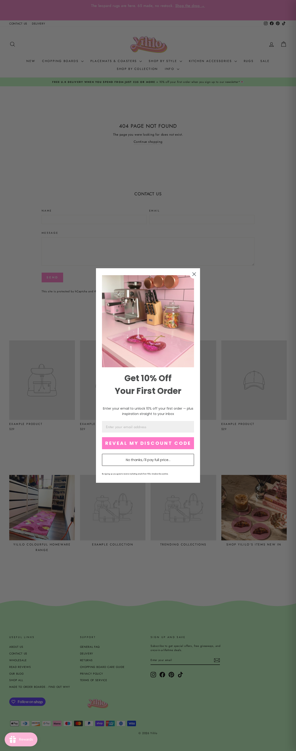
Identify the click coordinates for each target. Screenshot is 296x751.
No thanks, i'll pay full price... (148, 460)
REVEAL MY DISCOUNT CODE (148, 443)
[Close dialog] (194, 274)
